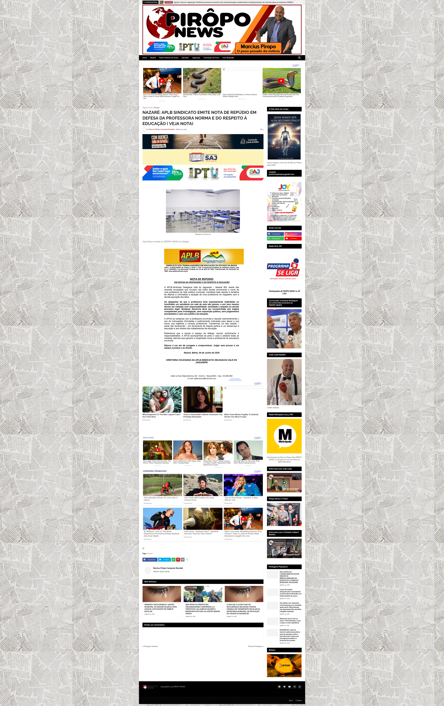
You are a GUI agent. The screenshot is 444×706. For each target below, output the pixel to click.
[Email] (183, 560)
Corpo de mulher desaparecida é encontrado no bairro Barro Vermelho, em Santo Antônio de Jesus (291, 593)
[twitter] (284, 687)
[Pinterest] (178, 560)
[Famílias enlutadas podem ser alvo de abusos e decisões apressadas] (161, 2)
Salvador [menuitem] (185, 58)
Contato (299, 700)
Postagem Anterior (151, 646)
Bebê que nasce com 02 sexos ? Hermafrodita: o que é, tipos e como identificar (290, 621)
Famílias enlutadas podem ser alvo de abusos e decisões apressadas (193, 2)
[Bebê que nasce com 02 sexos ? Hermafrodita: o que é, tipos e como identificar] (272, 621)
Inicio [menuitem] (144, 58)
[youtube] (289, 687)
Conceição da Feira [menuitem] (211, 58)
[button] (297, 2)
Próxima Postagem (255, 646)
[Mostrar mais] (187, 560)
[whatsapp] (300, 687)
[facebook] (279, 687)
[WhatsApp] (174, 560)
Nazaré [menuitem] (153, 58)
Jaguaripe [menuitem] (196, 58)
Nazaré (156, 107)
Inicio (291, 700)
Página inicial (147, 107)
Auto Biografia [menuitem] (228, 58)
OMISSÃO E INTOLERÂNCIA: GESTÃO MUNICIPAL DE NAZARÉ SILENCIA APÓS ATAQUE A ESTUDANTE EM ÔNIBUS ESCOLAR (160, 608)
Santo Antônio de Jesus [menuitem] (168, 58)
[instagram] (295, 687)
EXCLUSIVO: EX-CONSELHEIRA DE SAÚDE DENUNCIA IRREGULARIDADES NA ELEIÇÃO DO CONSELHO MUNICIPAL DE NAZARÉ (289, 577)
